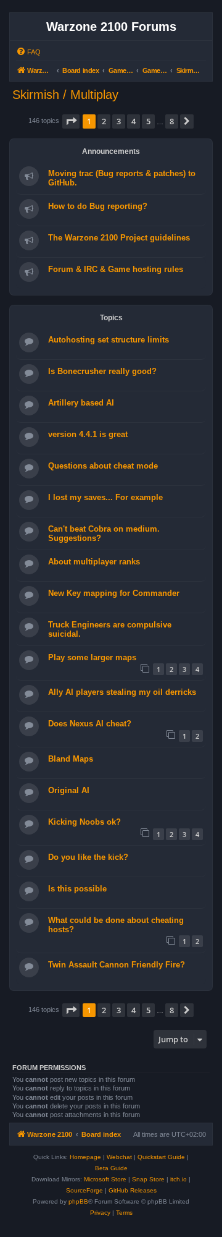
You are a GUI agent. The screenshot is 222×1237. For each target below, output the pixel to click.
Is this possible (77, 888)
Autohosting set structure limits (108, 339)
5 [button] (148, 121)
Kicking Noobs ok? (84, 822)
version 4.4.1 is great (88, 434)
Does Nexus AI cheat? (89, 723)
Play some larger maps (92, 657)
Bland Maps (70, 758)
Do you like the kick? (88, 857)
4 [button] (133, 121)
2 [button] (104, 121)
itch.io (178, 1179)
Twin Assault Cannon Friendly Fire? (116, 964)
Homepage (85, 1157)
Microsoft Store (105, 1179)
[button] (71, 121)
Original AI (68, 790)
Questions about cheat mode (103, 465)
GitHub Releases (133, 1190)
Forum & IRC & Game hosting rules (115, 269)
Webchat (119, 1157)
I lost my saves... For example (105, 497)
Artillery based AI (81, 402)
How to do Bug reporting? (97, 206)
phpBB (78, 1201)
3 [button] (119, 121)
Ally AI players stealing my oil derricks (122, 692)
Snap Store (148, 1179)
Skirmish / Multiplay (65, 94)
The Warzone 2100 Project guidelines (119, 237)
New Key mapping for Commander (113, 593)
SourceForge (84, 1190)
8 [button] (172, 121)
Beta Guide (111, 1168)
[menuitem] (28, 52)
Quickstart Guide (161, 1157)
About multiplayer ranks (94, 561)
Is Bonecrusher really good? (102, 371)
